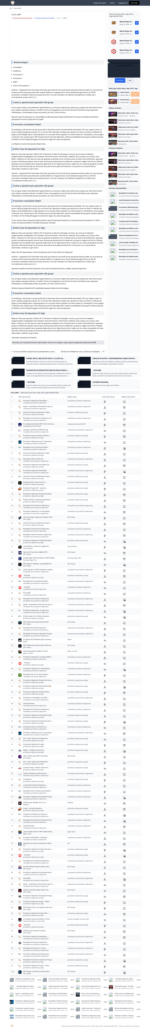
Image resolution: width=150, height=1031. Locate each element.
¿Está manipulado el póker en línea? (35, 651)
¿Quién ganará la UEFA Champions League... (38, 569)
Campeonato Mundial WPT (32, 426)
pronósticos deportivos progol (33, 414)
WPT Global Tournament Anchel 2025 (35, 622)
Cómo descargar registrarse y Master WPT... (38, 517)
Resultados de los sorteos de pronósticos (37, 791)
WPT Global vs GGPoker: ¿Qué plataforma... (37, 564)
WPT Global (27, 519)
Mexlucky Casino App (124, 137)
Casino (112, 3)
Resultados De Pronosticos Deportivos (36, 599)
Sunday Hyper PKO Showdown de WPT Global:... (39, 558)
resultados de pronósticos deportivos (36, 432)
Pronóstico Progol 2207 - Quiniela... (35, 488)
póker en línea (28, 653)
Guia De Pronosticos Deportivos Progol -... (37, 476)
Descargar (134, 3)
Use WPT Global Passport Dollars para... (36, 867)
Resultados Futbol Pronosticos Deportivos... (38, 535)
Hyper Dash (27, 834)
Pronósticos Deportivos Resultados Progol (37, 715)
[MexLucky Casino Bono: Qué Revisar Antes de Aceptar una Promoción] (112, 121)
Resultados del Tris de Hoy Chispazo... (36, 674)
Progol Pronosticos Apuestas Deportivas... (37, 500)
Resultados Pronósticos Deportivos (129, 245)
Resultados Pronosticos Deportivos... (35, 942)
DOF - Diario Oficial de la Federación (35, 738)
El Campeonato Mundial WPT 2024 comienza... (39, 424)
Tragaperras (123, 3)
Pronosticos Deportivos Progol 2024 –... (36, 913)
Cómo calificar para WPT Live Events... (36, 756)
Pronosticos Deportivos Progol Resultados (37, 494)
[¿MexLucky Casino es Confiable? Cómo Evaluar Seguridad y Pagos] (112, 128)
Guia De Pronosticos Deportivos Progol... (37, 412)
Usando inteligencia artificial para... (35, 773)
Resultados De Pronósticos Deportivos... (36, 505)
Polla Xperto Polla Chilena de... (33, 459)
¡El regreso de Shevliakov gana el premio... (37, 639)
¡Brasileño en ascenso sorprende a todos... (37, 843)
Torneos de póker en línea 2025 (34, 921)
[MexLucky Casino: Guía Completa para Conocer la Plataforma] (112, 114)
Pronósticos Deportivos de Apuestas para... (37, 872)
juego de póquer (99, 3)
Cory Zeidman (28, 548)
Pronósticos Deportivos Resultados (129, 196)
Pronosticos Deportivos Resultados (35, 470)
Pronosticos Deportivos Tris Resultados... (37, 511)
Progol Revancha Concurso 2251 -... (35, 482)
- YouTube (26, 575)
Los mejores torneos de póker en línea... (37, 919)
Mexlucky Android (133, 144)
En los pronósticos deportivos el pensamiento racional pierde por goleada (35, 351)
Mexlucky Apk (122, 144)
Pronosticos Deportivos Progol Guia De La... (38, 680)
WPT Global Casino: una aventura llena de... (38, 907)
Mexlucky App (136, 137)
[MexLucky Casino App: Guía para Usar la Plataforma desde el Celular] (112, 135)
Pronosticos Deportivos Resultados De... (36, 465)
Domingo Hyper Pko (30, 560)
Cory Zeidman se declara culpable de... (36, 546)
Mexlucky (132, 116)
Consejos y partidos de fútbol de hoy (35, 430)
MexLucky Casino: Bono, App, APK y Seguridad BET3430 (98, 1026)
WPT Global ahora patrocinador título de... (37, 645)
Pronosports (27, 779)
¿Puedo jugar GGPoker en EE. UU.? (34, 802)
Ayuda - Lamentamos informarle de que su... (38, 406)
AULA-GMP (17, 8)
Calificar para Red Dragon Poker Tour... (36, 890)
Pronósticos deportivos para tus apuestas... (38, 441)
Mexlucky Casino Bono (124, 123)
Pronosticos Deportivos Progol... (34, 744)
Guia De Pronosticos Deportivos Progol (36, 453)
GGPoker (26, 805)
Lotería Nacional (28, 703)
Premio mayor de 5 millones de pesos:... (36, 616)
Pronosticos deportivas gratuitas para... (36, 954)
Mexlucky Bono (137, 123)
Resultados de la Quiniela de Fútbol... (36, 447)
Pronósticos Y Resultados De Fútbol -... (36, 698)
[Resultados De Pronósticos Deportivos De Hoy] (112, 250)
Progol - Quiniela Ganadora (32, 808)
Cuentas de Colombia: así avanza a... (35, 814)
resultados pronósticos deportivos (34, 403)
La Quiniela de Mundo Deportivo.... (35, 785)
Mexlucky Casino (123, 116)
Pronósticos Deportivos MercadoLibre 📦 (37, 686)
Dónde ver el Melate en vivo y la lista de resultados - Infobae (81, 351)
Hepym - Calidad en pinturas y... (34, 750)
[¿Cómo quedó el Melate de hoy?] (112, 243)
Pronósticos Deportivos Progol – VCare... (36, 966)
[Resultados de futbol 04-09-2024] (112, 257)
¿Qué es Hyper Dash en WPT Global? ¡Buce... (38, 832)
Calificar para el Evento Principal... (35, 931)
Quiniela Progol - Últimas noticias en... (36, 767)
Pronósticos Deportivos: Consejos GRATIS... (37, 657)
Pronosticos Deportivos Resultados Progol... (38, 797)
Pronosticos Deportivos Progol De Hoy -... (37, 692)
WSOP (25, 642)
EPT (24, 845)
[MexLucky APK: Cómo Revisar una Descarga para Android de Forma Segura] (112, 142)
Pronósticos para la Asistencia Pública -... (37, 436)
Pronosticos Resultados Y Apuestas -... (36, 837)
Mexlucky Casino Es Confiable (126, 130)
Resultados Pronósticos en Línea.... (35, 948)
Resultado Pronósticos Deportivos (34, 628)
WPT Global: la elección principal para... (36, 971)
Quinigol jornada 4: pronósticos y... (35, 727)
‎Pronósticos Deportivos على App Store (36, 610)
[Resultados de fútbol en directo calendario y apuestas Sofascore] (112, 215)
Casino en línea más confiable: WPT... (35, 552)
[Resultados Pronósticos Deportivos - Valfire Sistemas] (112, 194)
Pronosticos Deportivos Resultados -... (36, 401)
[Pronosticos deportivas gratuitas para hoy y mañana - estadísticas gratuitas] (112, 208)
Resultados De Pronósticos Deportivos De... (37, 418)
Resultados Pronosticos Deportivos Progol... (38, 634)
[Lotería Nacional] (112, 201)
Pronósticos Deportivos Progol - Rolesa (36, 901)
